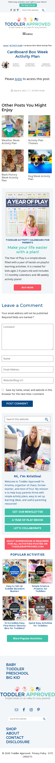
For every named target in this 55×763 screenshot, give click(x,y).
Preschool (17, 673)
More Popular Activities (27, 638)
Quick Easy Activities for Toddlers (40, 624)
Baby (11, 665)
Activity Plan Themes (35, 142)
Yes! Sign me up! (28, 5)
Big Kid (13, 678)
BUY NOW (27, 287)
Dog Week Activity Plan (39, 177)
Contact (15, 738)
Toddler (15, 669)
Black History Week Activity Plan (10, 177)
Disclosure (18, 742)
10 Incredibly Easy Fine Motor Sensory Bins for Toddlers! (15, 625)
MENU (29, 34)
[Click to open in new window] (11, 9)
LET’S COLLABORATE (27, 528)
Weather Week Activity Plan (11, 142)
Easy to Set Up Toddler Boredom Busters (15, 589)
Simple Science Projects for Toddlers (40, 589)
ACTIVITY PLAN (38, 90)
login (18, 79)
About (12, 733)
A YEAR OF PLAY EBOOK (27, 520)
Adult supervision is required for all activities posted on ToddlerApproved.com (28, 543)
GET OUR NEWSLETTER (27, 511)
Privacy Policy (39, 753)
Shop (11, 729)
